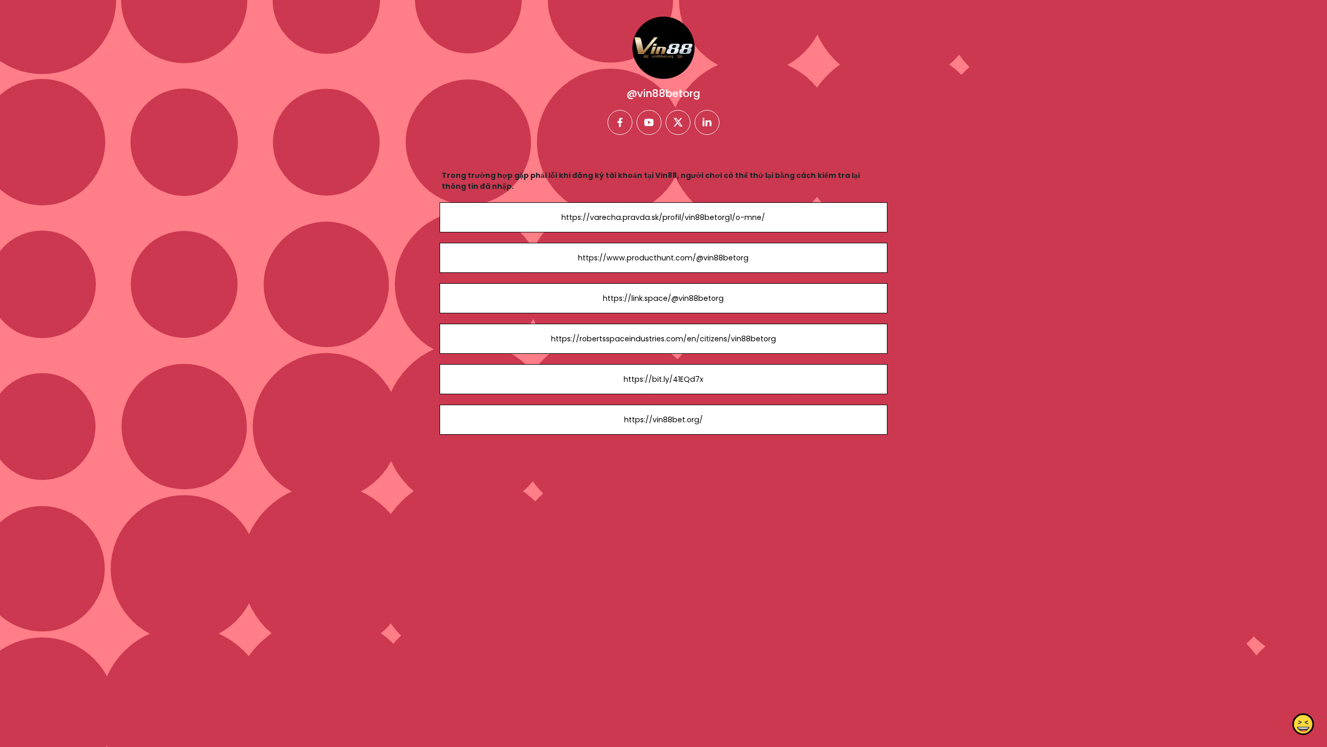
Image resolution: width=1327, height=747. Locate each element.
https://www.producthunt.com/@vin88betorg (663, 258)
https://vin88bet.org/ (663, 419)
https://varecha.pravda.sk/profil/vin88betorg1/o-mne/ (663, 217)
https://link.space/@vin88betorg (663, 298)
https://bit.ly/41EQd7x (663, 379)
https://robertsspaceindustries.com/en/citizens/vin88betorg (663, 339)
